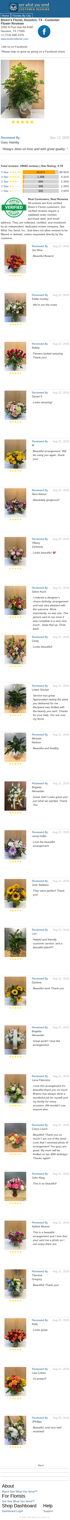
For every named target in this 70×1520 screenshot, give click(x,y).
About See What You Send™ (19, 1491)
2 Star (11, 186)
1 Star (11, 190)
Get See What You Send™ (18, 1501)
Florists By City (22, 15)
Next (41, 1465)
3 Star (11, 181)
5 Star (11, 172)
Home (5, 15)
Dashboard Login (12, 1511)
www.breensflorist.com (14, 38)
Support (48, 1511)
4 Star (11, 176)
